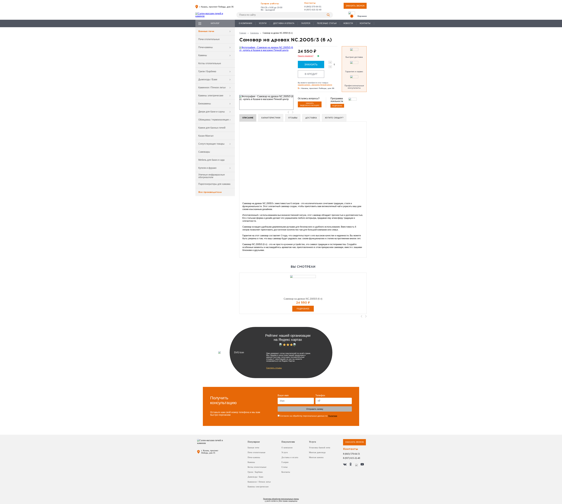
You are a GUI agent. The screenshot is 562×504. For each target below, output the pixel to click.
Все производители (210, 192)
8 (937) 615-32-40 (312, 9)
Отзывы (292, 118)
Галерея (305, 23)
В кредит (311, 74)
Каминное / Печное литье (212, 87)
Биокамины (204, 103)
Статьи (284, 467)
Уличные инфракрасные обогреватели (211, 176)
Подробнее (337, 106)
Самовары (204, 152)
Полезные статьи (326, 23)
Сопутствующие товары (211, 144)
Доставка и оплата (283, 23)
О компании (245, 23)
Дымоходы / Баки (207, 79)
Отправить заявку (314, 409)
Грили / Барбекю (207, 71)
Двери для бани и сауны (211, 111)
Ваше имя (283, 395)
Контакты (365, 23)
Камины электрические (210, 95)
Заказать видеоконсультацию (309, 104)
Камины (202, 55)
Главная (242, 33)
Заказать (311, 64)
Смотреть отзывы (274, 368)
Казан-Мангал (205, 136)
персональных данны (281, 499)
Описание (247, 118)
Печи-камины (205, 47)
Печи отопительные (209, 39)
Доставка (311, 118)
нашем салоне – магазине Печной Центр (315, 85)
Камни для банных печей (211, 127)
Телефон (320, 395)
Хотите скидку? (334, 118)
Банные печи (206, 31)
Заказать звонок (355, 6)
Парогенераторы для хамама (214, 184)
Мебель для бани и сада (211, 160)
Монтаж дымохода (317, 452)
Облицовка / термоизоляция (213, 119)
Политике (332, 416)
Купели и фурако (207, 168)
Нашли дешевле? (305, 56)
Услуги (262, 23)
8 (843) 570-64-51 (312, 6)
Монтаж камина (316, 457)
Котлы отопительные (209, 63)
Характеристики (270, 118)
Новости (348, 23)
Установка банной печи (319, 448)
